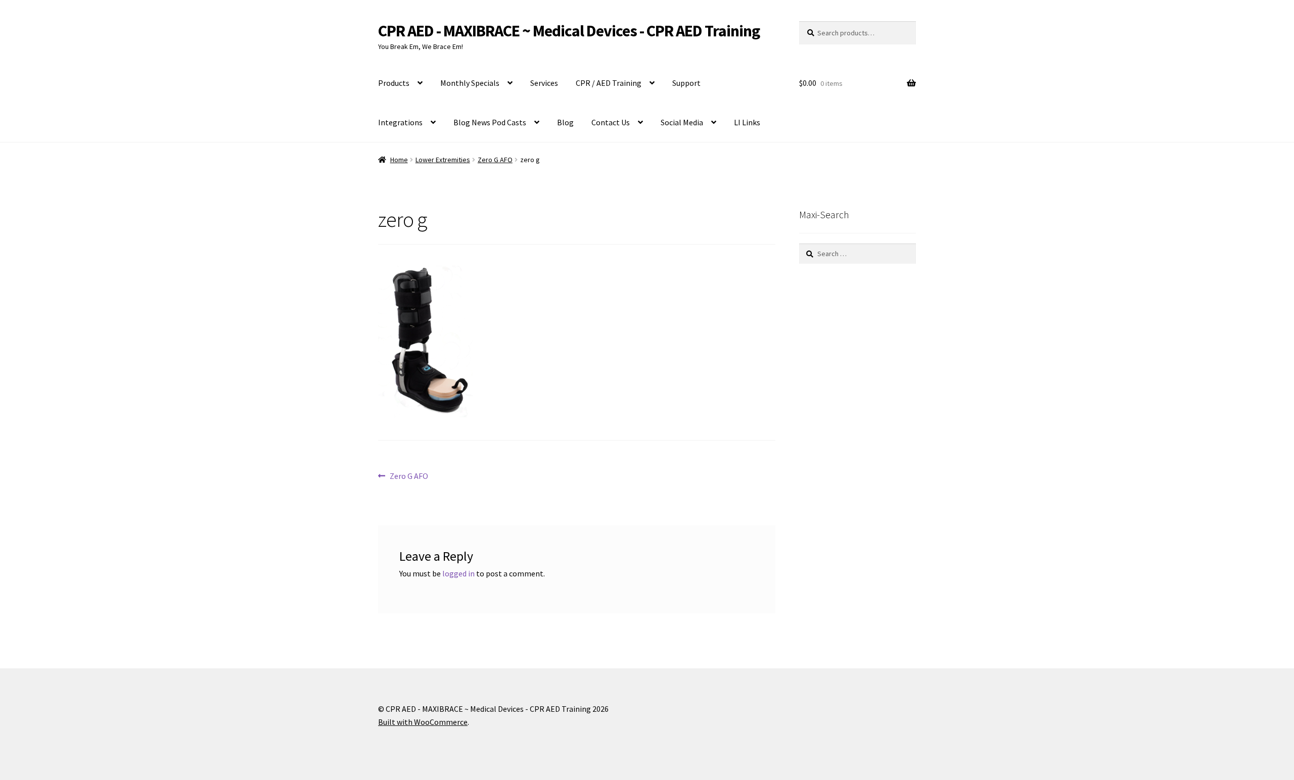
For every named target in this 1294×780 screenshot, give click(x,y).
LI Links (747, 122)
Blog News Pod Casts (489, 122)
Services (544, 83)
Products (393, 83)
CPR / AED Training (608, 83)
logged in (458, 573)
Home (399, 159)
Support (686, 83)
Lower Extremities (442, 159)
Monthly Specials (469, 83)
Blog (565, 122)
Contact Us (610, 122)
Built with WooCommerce (423, 722)
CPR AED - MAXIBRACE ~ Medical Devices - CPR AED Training (569, 31)
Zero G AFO (495, 159)
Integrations (400, 122)
